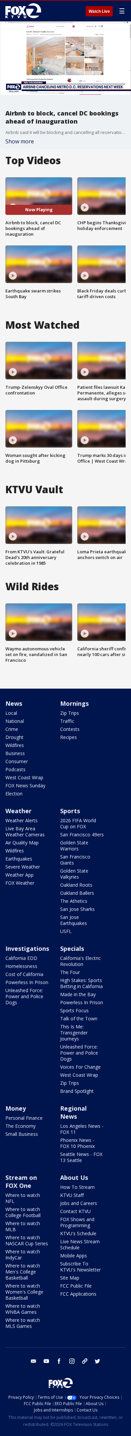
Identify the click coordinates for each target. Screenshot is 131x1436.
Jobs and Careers (78, 1203)
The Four (70, 972)
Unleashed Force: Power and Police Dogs (24, 996)
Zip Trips (69, 713)
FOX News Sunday (25, 785)
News (13, 703)
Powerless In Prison (26, 982)
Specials (72, 948)
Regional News (73, 1112)
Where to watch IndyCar (22, 1254)
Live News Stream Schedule (80, 1244)
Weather (18, 811)
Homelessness (21, 966)
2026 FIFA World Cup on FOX (78, 823)
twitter (97, 1361)
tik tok (84, 1361)
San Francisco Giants (75, 859)
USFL (66, 931)
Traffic (67, 721)
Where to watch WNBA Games (22, 1309)
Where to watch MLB (22, 1226)
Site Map (69, 1278)
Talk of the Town (78, 1018)
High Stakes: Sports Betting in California (81, 983)
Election (14, 793)
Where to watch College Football (23, 1212)
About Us (74, 1177)
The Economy (20, 1126)
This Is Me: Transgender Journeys (74, 1032)
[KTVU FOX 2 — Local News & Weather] (24, 11)
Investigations (27, 948)
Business (15, 753)
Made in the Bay (78, 994)
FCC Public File (76, 1286)
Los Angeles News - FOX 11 (81, 1129)
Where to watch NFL (22, 1198)
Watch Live (99, 11)
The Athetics (73, 901)
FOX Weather (19, 883)
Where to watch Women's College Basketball (24, 1292)
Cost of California (24, 974)
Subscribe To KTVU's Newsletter (80, 1266)
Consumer (16, 761)
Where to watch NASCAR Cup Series (26, 1240)
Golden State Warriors (74, 845)
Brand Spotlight (77, 1091)
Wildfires (14, 745)
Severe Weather (22, 867)
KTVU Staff (72, 1195)
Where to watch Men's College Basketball (22, 1271)
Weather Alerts (21, 820)
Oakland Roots (76, 885)
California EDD (21, 958)
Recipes (68, 737)
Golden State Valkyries (74, 874)
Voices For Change (80, 1067)
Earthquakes (18, 858)
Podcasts (15, 769)
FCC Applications (78, 1294)
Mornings (74, 703)
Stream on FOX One (21, 1181)
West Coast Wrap (24, 777)
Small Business (21, 1134)
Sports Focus (74, 1010)
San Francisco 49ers (82, 834)
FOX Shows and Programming (77, 1222)
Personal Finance (24, 1118)
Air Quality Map (22, 842)
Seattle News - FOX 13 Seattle (81, 1157)
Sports (70, 811)
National (14, 721)
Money (15, 1108)
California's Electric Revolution (80, 961)
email (33, 1361)
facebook (59, 1361)
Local (11, 713)
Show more (19, 141)
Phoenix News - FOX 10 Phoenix (77, 1143)
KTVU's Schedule (78, 1233)
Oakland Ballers (77, 893)
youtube (46, 1361)
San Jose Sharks (77, 909)
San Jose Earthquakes (73, 920)
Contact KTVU (75, 1211)
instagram (72, 1361)
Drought (14, 737)
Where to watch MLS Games (22, 1323)
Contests (70, 729)
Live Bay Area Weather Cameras (25, 831)
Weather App (19, 875)
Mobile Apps (73, 1255)
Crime (11, 729)
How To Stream (77, 1187)
